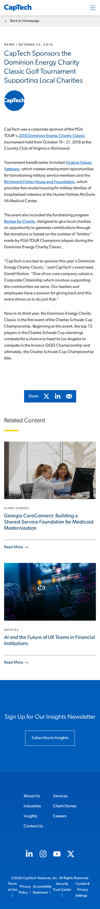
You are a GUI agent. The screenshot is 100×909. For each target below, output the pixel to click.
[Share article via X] (46, 396)
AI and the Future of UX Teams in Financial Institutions (49, 640)
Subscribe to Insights (50, 738)
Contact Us (33, 826)
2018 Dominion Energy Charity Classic (51, 136)
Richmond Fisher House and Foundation (39, 182)
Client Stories (64, 806)
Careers (59, 816)
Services (60, 796)
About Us (32, 796)
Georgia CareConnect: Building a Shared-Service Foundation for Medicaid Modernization (48, 522)
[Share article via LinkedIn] (58, 396)
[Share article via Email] (69, 396)
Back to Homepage (24, 21)
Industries (32, 806)
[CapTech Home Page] (18, 7)
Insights (30, 816)
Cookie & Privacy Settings (82, 890)
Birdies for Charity (19, 222)
